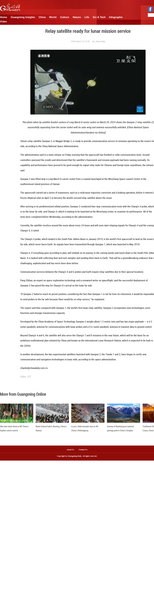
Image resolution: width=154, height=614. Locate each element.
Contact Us (84, 449)
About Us (70, 449)
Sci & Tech (99, 17)
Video (3, 21)
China (42, 17)
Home (3, 17)
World (52, 17)
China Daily (100, 41)
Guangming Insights (23, 17)
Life (87, 17)
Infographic (116, 17)
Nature (77, 17)
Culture (64, 17)
